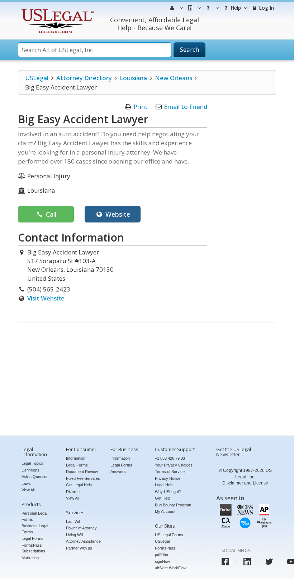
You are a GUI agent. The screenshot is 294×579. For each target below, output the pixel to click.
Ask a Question (35, 476)
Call (50, 214)
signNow (162, 561)
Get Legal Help (79, 485)
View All (28, 490)
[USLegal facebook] (225, 561)
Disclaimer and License (245, 483)
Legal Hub (163, 485)
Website (117, 214)
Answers (118, 471)
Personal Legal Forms (34, 516)
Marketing (30, 558)
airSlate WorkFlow (170, 568)
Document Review (82, 471)
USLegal (36, 78)
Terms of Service (170, 471)
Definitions (30, 470)
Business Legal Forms (35, 529)
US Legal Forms (169, 535)
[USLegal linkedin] (247, 561)
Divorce (73, 492)
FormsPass (165, 548)
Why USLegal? (168, 492)
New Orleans (173, 78)
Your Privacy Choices (174, 465)
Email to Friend (185, 106)
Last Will (73, 521)
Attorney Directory (84, 78)
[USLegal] (57, 10)
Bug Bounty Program (173, 505)
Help (235, 7)
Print (140, 106)
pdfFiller (162, 554)
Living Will (74, 535)
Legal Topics (32, 463)
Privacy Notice (167, 478)
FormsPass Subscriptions (33, 548)
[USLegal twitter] (269, 561)
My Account (165, 511)
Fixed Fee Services (83, 478)
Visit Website (46, 298)
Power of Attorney (81, 528)
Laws (26, 483)
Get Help (162, 498)
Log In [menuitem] (265, 7)
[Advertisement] (147, 380)
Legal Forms (32, 538)
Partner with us (79, 548)
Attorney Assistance (83, 541)
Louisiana (133, 78)
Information (75, 458)
